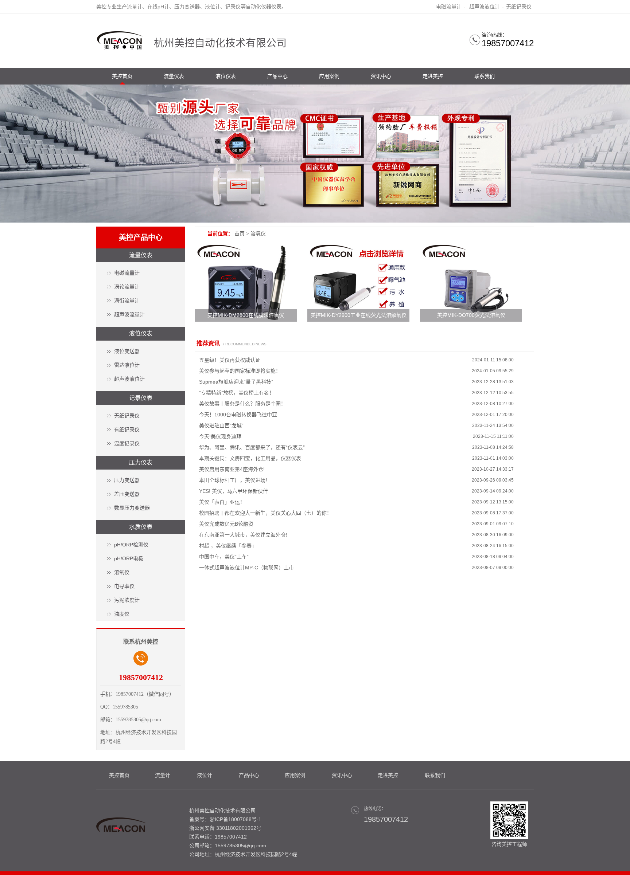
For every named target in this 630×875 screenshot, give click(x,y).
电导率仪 (124, 586)
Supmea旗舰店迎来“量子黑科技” (236, 382)
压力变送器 (127, 480)
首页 (239, 233)
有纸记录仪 (127, 429)
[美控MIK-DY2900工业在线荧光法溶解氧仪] (358, 320)
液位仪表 (225, 76)
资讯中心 (381, 76)
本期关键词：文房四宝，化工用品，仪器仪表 (250, 458)
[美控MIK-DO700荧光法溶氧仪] (471, 320)
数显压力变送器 (132, 508)
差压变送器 (127, 494)
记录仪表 (140, 398)
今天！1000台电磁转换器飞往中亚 (238, 414)
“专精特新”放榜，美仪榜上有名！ (236, 393)
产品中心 (277, 76)
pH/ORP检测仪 (131, 545)
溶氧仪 (121, 572)
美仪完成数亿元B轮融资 (226, 524)
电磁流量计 (449, 6)
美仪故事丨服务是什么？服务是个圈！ (242, 404)
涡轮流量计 (127, 287)
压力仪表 (140, 462)
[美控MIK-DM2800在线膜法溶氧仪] (246, 320)
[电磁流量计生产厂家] (121, 825)
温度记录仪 (127, 443)
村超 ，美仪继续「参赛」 (228, 546)
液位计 (204, 775)
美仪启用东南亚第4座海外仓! (232, 469)
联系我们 (484, 76)
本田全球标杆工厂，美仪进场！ (235, 480)
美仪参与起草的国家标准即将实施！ (240, 371)
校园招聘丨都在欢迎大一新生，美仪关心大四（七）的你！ (265, 513)
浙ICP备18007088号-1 (235, 819)
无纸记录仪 (519, 6)
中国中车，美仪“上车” (224, 557)
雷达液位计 (127, 365)
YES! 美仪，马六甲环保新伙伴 (233, 491)
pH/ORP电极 (128, 558)
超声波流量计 (129, 314)
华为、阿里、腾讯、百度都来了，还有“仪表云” (252, 447)
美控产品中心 (141, 238)
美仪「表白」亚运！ (222, 502)
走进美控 (433, 76)
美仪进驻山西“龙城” (221, 425)
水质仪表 (140, 527)
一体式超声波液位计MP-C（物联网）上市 (246, 567)
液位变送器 (127, 351)
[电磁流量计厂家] (119, 59)
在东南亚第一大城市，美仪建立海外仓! (243, 535)
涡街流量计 (127, 300)
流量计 (162, 775)
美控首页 (122, 76)
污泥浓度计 (127, 600)
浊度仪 (121, 614)
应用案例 (329, 76)
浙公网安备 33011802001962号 (225, 828)
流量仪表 (174, 76)
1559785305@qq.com (240, 845)
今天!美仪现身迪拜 (220, 436)
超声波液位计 (484, 6)
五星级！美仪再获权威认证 (229, 360)
